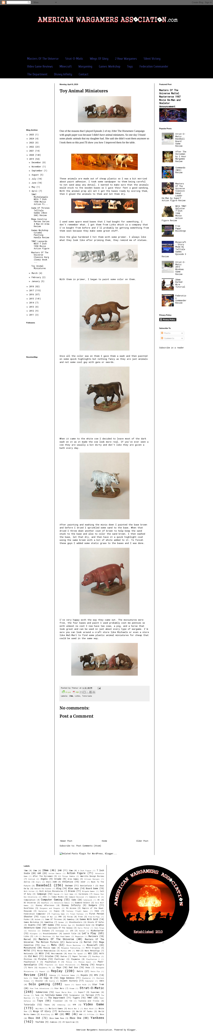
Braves (71, 891)
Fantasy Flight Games (77, 911)
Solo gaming (39, 984)
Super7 (81, 992)
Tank (37, 995)
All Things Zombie (66, 876)
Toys (130, 66)
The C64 (39, 998)
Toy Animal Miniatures (38, 267)
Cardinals (83, 894)
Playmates (75, 959)
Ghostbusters (75, 922)
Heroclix (32, 931)
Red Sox (73, 967)
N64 (77, 950)
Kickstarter (97, 930)
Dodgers (93, 905)
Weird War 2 (73, 1008)
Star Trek (98, 984)
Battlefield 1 (87, 885)
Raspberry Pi (45, 967)
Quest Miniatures (67, 965)
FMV (60, 916)
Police (69, 962)
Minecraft (66, 66)
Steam (71, 988)
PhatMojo (96, 956)
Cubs (74, 899)
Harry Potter (83, 928)
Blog (58, 888)
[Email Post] (99, 688)
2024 (32, 138)
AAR (39, 873)
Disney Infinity (63, 74)
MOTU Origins (93, 948)
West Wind (88, 1008)
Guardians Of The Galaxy (60, 928)
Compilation (29, 900)
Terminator (74, 995)
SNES (101, 981)
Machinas (47, 936)
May (34, 187)
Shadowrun (86, 978)
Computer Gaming (51, 899)
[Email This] (81, 692)
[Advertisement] (106, 41)
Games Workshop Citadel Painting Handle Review (40, 234)
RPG (96, 975)
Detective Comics (62, 903)
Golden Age (66, 925)
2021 (32, 150)
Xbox (102, 1014)
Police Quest (85, 962)
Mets (54, 944)
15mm (25, 870)
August (36, 174)
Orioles (49, 956)
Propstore (49, 965)
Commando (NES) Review (180, 170)
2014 (32, 302)
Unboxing (61, 1005)
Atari (38, 882)
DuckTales (29, 908)
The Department (37, 74)
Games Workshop (109, 66)
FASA (97, 911)
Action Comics (55, 873)
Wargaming (85, 66)
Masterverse (72, 942)
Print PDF (72, 692)
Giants (31, 924)
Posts (166, 333)
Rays (59, 967)
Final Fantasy (77, 914)
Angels (44, 878)
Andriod (31, 879)
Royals (84, 975)
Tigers (76, 997)
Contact (83, 74)
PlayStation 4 (52, 962)
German (61, 922)
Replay (57, 971)
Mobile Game (49, 948)
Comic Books (58, 897)
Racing (84, 964)
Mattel (87, 942)
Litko (112, 224)
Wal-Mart (40, 1008)
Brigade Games (88, 891)
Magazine (79, 936)
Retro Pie (95, 971)
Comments (168, 338)
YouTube (39, 1021)
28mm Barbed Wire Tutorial (180, 283)
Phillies (28, 959)
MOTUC (27, 950)
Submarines (42, 992)
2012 (32, 310)
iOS (71, 930)
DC (99, 900)
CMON (45, 897)
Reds (88, 967)
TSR (70, 1001)
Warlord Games (56, 1008)
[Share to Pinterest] (94, 692)
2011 (32, 314)
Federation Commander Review (180, 299)
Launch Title (69, 933)
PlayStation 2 (93, 959)
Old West (33, 956)
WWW (80, 1014)
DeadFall (45, 903)
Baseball (43, 885)
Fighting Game (58, 914)
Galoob (37, 919)
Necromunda (56, 953)
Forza (70, 916)
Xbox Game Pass (56, 1018)
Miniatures (30, 947)
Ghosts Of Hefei (96, 922)
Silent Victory (152, 59)
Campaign (41, 893)
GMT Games (48, 924)
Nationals (28, 953)
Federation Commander (154, 66)
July (34, 178)
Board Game (92, 888)
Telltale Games (53, 995)
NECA (41, 953)
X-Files (90, 1014)
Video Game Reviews (40, 66)
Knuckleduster (50, 933)
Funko (26, 919)
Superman (95, 992)
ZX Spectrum (68, 1022)
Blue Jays (73, 888)
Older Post (142, 840)
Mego (43, 945)
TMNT (89, 997)
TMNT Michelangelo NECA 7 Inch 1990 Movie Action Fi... (39, 199)
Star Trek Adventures (39, 988)
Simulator (89, 981)
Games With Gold (89, 919)
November (37, 166)
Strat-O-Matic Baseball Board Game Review (180, 140)
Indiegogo (60, 931)
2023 (32, 142)
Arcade (57, 878)
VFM (74, 1004)
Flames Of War (46, 917)
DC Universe (30, 902)
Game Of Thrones (53, 919)
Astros (27, 882)
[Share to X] (87, 692)
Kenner (82, 931)
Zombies (53, 1022)
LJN (36, 936)
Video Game (94, 1004)
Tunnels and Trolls (88, 1001)
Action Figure (76, 873)
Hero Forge (99, 928)
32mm (71, 870)
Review (29, 974)
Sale (26, 978)
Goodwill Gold (83, 925)
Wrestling (45, 1014)
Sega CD (48, 977)
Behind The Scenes (42, 888)
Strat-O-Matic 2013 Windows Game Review (180, 268)
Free (80, 916)
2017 (32, 290)
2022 (32, 146)
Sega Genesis (67, 977)
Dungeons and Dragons (50, 908)
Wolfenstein (64, 1011)
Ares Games (73, 879)
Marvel (27, 939)
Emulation (42, 911)
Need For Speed (75, 953)
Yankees (97, 1017)
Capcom (56, 894)
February (37, 277)
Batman (69, 885)
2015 (32, 298)
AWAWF (83, 882)
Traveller (58, 1001)
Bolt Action (29, 891)
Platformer (59, 959)
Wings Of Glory (99, 59)
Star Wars (59, 988)
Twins (47, 1004)
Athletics (67, 881)
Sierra (52, 981)
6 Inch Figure (84, 870)
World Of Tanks (84, 1011)
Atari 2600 (51, 882)
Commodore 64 (94, 897)
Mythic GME (66, 951)
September (38, 170)
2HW (59, 870)
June (34, 182)
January (36, 281)
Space (67, 984)
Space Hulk (81, 984)
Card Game (69, 894)
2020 (32, 155)
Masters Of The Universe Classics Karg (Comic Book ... (40, 257)
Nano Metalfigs (92, 950)
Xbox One (75, 1017)
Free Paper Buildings (180, 228)
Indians (46, 930)
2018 (32, 286)
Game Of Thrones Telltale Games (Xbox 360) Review (40, 211)
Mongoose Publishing (70, 948)
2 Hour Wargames (126, 59)
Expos (56, 911)
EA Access (71, 908)
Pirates (42, 959)
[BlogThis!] (84, 692)
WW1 (56, 1014)
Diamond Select (82, 902)
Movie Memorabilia (46, 950)
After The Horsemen (43, 876)
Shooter (39, 981)
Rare (30, 967)
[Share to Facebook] (90, 692)
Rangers (100, 964)
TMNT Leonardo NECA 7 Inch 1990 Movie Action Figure (40, 245)
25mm (35, 870)
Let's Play (89, 933)
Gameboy (70, 919)
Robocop (52, 975)
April (35, 191)
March (35, 273)
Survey (27, 995)
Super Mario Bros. (63, 992)
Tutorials (87, 696)
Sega (35, 978)
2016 (32, 294)
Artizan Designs (92, 879)
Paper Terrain (79, 956)
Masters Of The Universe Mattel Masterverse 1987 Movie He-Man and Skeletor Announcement (170, 98)
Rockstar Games (68, 975)
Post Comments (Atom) (88, 845)
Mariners (93, 936)
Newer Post (66, 840)
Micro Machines (74, 945)
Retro (80, 971)
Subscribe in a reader (171, 347)
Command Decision (76, 897)
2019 (32, 159)
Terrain (90, 995)
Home (104, 840)
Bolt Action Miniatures (51, 891)
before (86, 227)
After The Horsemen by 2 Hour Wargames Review (180, 156)
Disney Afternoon (45, 905)
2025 (32, 134)
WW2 (68, 1014)
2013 (32, 306)
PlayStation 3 (31, 962)
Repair (42, 971)
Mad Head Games (63, 936)
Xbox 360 (34, 1017)
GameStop (48, 922)
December (37, 162)
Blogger (131, 1029)
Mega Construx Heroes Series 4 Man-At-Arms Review (40, 223)
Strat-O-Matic (74, 59)
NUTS (101, 953)
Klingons (34, 933)
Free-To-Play (94, 917)
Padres (64, 956)
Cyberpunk (88, 900)
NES (90, 953)
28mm (71, 696)
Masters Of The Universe (43, 59)
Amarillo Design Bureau (92, 876)
